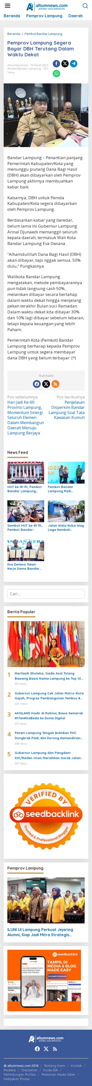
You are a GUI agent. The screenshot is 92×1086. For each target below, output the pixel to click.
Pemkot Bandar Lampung (24, 68)
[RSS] (55, 384)
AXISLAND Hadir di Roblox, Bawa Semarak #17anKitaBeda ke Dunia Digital (49, 715)
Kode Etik (50, 1070)
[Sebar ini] (56, 63)
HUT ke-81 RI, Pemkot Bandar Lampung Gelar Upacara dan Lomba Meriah (24, 489)
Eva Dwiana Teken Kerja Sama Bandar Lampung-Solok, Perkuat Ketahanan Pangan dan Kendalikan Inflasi (23, 566)
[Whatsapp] (56, 73)
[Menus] (8, 6)
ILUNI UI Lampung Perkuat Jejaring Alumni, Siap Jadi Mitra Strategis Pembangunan (40, 932)
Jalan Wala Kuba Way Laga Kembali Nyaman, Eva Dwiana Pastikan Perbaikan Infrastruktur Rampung (66, 527)
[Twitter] (46, 384)
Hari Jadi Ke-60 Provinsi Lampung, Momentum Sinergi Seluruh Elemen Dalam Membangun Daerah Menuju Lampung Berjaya (25, 415)
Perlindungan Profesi (20, 1074)
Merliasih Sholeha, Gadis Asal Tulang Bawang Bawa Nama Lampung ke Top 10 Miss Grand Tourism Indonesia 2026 (48, 676)
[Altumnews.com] (47, 6)
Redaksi (10, 1070)
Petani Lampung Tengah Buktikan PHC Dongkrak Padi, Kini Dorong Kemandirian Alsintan (47, 736)
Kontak (76, 1066)
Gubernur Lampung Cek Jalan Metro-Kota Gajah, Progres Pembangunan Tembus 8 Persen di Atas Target (49, 696)
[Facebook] (37, 384)
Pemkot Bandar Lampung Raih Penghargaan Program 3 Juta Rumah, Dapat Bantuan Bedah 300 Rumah (64, 489)
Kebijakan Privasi (16, 1079)
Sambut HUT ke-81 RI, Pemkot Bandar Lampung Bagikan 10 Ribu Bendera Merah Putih (24, 527)
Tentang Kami (54, 1066)
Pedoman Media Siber (58, 1074)
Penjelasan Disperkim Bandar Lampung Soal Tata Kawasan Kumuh (67, 407)
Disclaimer (30, 1070)
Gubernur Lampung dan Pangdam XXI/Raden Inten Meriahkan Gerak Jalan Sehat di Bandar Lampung (48, 756)
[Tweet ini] (65, 63)
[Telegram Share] (73, 63)
